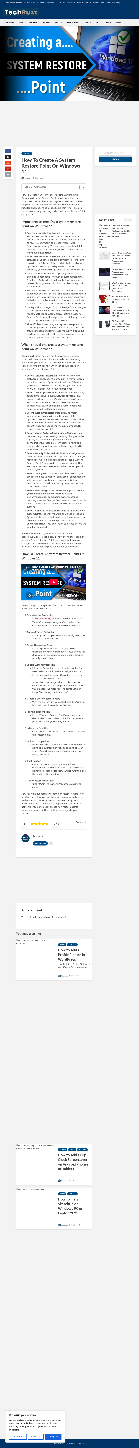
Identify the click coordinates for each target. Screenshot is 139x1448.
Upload (62, 3)
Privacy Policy (32, 3)
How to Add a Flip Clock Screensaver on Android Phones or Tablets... (73, 1162)
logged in (40, 917)
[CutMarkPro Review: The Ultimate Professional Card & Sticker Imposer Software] (104, 236)
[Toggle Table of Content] (80, 187)
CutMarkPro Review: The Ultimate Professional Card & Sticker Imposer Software (121, 231)
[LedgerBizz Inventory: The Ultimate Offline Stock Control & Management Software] (104, 255)
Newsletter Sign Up (83, 3)
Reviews (46, 22)
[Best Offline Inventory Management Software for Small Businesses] (104, 271)
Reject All (35, 1436)
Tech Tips (32, 22)
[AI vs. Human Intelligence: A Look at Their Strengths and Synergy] (104, 310)
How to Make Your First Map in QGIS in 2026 (120, 299)
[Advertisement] (69, 123)
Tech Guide (72, 22)
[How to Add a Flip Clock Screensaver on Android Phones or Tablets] (35, 1146)
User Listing (115, 3)
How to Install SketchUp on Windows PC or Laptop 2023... (70, 1206)
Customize (18, 1436)
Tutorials (87, 22)
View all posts (40, 843)
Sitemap (95, 3)
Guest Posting (9, 3)
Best (20, 22)
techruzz (27, 178)
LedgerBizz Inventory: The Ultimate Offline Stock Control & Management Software (121, 258)
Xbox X (107, 22)
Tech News (8, 22)
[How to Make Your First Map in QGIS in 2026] (104, 299)
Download (70, 3)
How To (58, 22)
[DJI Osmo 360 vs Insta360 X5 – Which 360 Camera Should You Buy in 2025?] (104, 323)
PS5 (98, 22)
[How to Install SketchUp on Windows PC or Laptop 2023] (35, 1290)
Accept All (53, 1436)
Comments (105, 3)
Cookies (22, 3)
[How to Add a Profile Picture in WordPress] (35, 1041)
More (118, 22)
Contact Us (81, 1443)
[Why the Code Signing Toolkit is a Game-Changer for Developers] (104, 285)
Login (18, 3)
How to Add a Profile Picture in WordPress (71, 954)
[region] (35, 1427)
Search (115, 159)
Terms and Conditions (48, 3)
